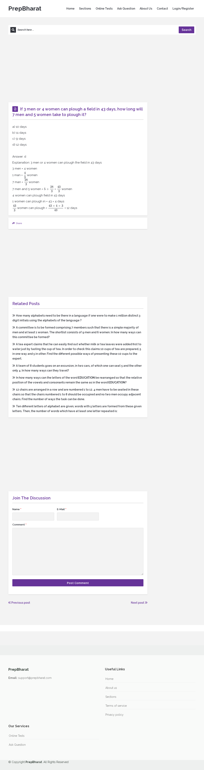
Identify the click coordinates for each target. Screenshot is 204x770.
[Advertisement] (102, 68)
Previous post (20, 602)
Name (16, 509)
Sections (85, 8)
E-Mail (61, 509)
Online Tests (104, 8)
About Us (146, 8)
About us (111, 687)
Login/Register (183, 8)
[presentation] (25, 175)
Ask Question (126, 8)
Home (70, 8)
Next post (138, 602)
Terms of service (116, 705)
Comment (19, 524)
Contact (162, 8)
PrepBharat (24, 8)
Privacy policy (114, 714)
